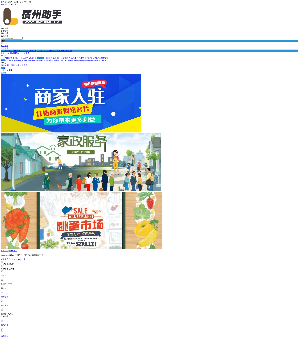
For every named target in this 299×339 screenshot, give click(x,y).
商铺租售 (32, 51)
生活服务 (25, 53)
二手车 (40, 51)
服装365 (68, 51)
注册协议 (12, 4)
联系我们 (4, 4)
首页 (3, 51)
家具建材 (53, 51)
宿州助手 (18, 255)
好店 (63, 51)
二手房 (46, 51)
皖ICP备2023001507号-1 (33, 255)
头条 (59, 51)
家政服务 (17, 51)
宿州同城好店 (13, 53)
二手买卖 (24, 51)
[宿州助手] (32, 26)
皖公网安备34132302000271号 (13, 259)
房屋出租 (9, 51)
